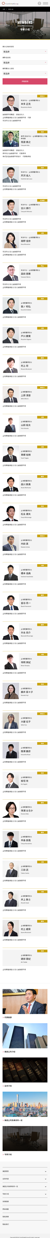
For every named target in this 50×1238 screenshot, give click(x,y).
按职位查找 (7, 57)
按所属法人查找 (8, 68)
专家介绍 (6, 1194)
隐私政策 (6, 1216)
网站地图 (6, 1209)
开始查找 (25, 81)
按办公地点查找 (8, 46)
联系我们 (6, 1224)
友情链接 (6, 1201)
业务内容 (6, 1179)
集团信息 (6, 1171)
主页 (4, 9)
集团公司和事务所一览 (10, 1186)
